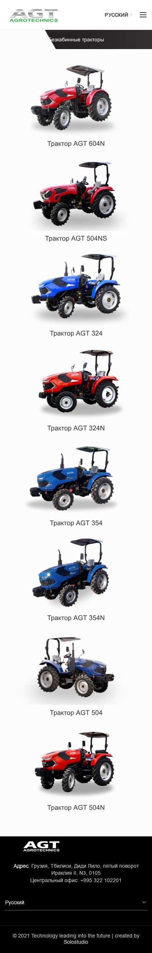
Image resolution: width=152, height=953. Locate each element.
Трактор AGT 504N (76, 807)
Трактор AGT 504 (76, 712)
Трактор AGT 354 (76, 523)
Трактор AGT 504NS (76, 238)
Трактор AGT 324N (76, 428)
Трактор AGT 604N (76, 143)
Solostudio (76, 942)
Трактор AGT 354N (76, 618)
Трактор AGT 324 (76, 333)
